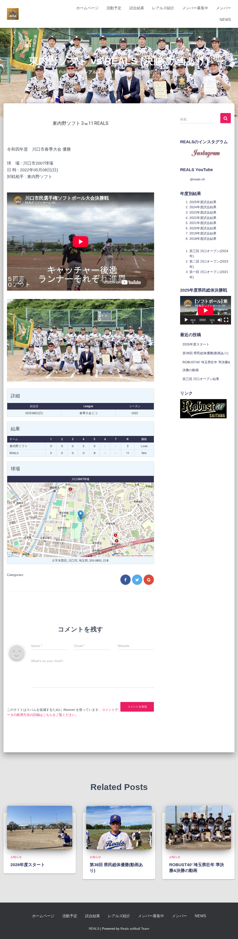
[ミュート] (220, 320)
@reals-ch (197, 179)
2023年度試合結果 (202, 212)
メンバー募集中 (195, 8)
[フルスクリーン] (226, 320)
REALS (94, 928)
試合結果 (136, 8)
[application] (205, 310)
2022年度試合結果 (202, 218)
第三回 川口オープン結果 (200, 379)
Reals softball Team (134, 928)
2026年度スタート (195, 344)
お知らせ (16, 857)
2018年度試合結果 (202, 238)
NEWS (225, 20)
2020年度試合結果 (202, 228)
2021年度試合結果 (202, 223)
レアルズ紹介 (163, 8)
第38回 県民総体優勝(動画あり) (205, 353)
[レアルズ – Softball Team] (12, 14)
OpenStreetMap (137, 555)
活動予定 (113, 8)
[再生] (186, 320)
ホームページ (87, 8)
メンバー (223, 8)
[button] (80, 515)
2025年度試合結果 (202, 202)
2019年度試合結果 (202, 233)
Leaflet (117, 555)
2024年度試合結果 (202, 207)
